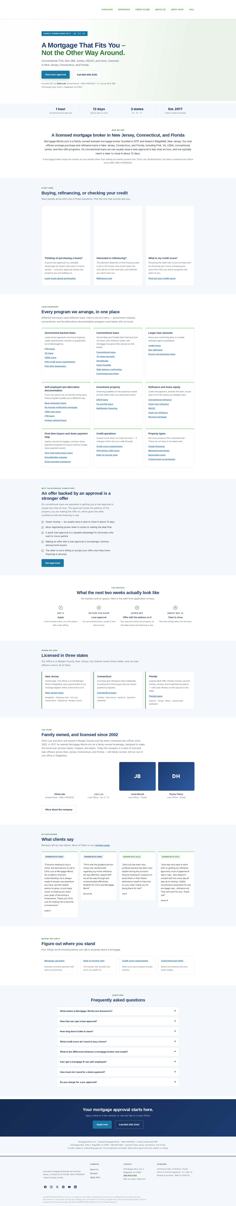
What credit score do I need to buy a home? (83, 1041)
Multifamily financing (106, 408)
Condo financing (156, 446)
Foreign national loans (56, 420)
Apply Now (95, 1177)
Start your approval (55, 74)
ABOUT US (160, 9)
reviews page (102, 845)
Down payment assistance (58, 461)
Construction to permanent (161, 459)
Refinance (124, 9)
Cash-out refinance (158, 413)
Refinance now (104, 278)
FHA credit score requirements (60, 362)
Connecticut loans (106, 692)
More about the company (58, 809)
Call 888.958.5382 (87, 74)
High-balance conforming (109, 369)
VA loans (49, 353)
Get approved (52, 563)
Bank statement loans (55, 403)
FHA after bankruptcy (55, 366)
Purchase (107, 9)
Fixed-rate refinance (158, 404)
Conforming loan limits (107, 373)
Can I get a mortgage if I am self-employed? (83, 1061)
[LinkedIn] (75, 1187)
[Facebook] (45, 1187)
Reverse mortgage (157, 417)
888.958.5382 (130, 1175)
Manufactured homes (158, 450)
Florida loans (155, 696)
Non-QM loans (155, 350)
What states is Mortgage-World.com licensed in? (86, 1011)
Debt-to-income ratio (107, 455)
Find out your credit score (161, 278)
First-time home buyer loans (59, 453)
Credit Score (142, 9)
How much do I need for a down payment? (82, 1072)
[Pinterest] (63, 1187)
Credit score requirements (109, 446)
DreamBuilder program (56, 457)
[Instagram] (51, 1187)
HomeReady (102, 361)
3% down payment (105, 356)
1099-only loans (53, 412)
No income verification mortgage (61, 407)
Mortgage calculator (54, 961)
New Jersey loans (54, 692)
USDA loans (50, 357)
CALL (191, 9)
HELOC (151, 408)
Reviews (94, 1173)
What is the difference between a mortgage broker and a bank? (94, 1051)
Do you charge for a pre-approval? (78, 1082)
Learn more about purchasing (60, 278)
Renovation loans (157, 455)
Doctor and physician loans (161, 354)
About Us (94, 1169)
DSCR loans (102, 400)
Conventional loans (106, 352)
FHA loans (50, 349)
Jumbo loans (154, 345)
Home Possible (103, 365)
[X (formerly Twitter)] (57, 1187)
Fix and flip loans (104, 404)
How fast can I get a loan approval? (78, 1021)
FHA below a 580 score (108, 450)
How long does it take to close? (76, 1031)
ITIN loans (49, 416)
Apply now (102, 1124)
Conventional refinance (160, 400)
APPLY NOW (177, 9)
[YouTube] (69, 1187)
